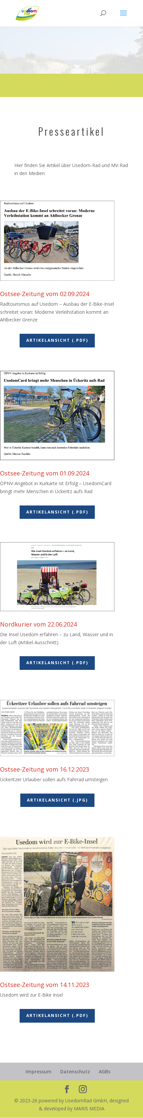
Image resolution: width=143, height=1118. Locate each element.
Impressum (39, 1071)
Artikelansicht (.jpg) (57, 800)
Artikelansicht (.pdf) (57, 340)
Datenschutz (75, 1071)
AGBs (104, 1071)
